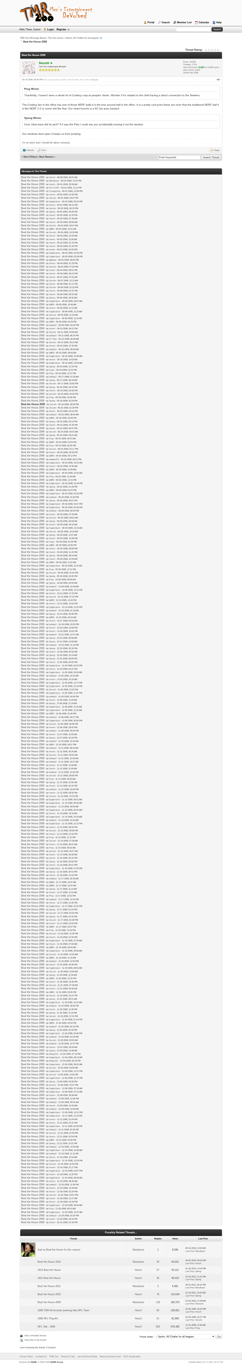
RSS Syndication (132, 1356)
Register (61, 29)
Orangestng (54, 191)
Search (166, 22)
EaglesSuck (54, 201)
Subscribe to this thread (35, 1340)
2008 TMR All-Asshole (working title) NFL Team (63, 1310)
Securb (94, 80)
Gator (51, 370)
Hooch (52, 177)
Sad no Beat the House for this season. (59, 1249)
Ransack (199, 1303)
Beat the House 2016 (49, 1261)
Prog (51, 373)
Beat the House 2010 (49, 1294)
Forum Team (26, 1356)
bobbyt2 (53, 325)
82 (158, 1310)
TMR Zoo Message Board (33, 38)
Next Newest (46, 156)
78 (158, 1294)
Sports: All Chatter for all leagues (82, 38)
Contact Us (41, 1356)
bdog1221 (53, 1054)
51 (158, 1318)
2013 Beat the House (49, 1269)
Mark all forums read (110, 1356)
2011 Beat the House (49, 1278)
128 (158, 1302)
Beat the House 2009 (49, 1302)
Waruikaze (54, 181)
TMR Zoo (54, 1356)
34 (158, 1261)
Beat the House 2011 (49, 1286)
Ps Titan (53, 339)
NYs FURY (54, 188)
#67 (218, 79)
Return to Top (68, 1356)
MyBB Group (56, 1362)
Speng (52, 212)
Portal (150, 22)
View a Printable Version (35, 1335)
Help (219, 22)
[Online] (51, 63)
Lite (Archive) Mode (87, 1356)
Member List (184, 22)
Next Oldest (30, 156)
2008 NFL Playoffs (48, 1318)
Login (50, 29)
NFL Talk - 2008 (46, 1326)
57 (158, 1269)
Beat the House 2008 (32, 177)
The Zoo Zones (56, 38)
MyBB (34, 1362)
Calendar (204, 22)
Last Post (189, 1251)
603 (158, 1326)
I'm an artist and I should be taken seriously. (46, 142)
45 (158, 1278)
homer (52, 239)
